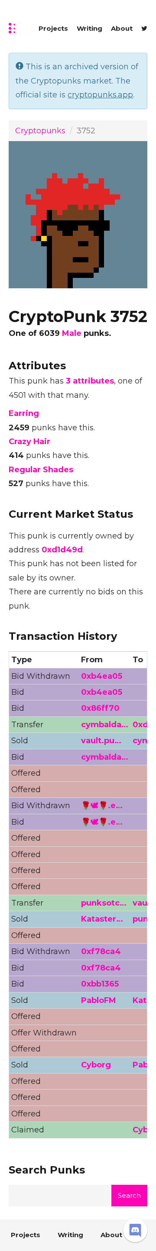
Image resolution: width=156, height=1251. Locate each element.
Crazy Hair (29, 441)
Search (129, 1195)
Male (71, 333)
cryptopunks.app (100, 95)
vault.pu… (101, 740)
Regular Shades (41, 469)
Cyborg (96, 1065)
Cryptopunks (40, 130)
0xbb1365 (100, 984)
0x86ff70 (100, 708)
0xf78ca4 (101, 951)
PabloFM (98, 1000)
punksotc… (104, 903)
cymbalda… (104, 724)
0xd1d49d (62, 550)
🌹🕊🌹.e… (102, 805)
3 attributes (90, 381)
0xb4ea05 (101, 676)
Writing (89, 28)
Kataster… (102, 919)
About (122, 28)
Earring (24, 413)
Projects (53, 28)
